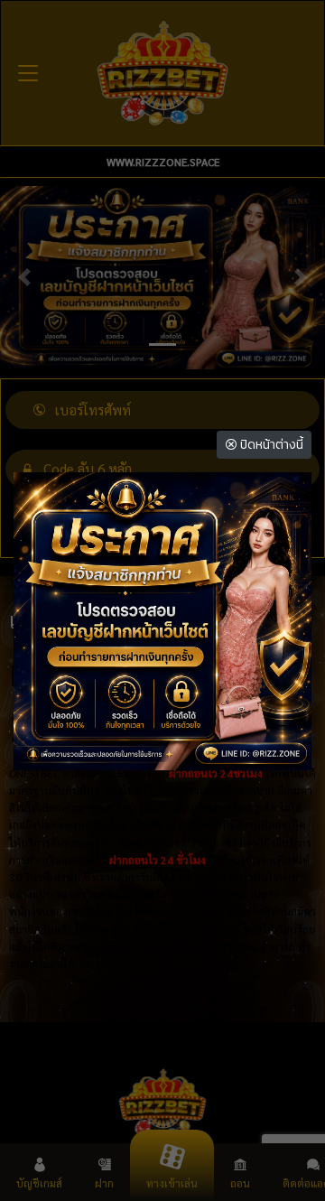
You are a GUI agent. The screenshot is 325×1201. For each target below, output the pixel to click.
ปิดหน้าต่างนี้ (270, 444)
